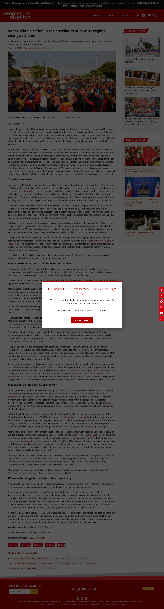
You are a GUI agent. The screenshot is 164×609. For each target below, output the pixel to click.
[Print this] (161, 318)
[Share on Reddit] (161, 301)
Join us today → (82, 320)
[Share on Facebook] (161, 289)
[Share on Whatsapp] (161, 307)
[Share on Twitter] (161, 295)
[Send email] (161, 312)
